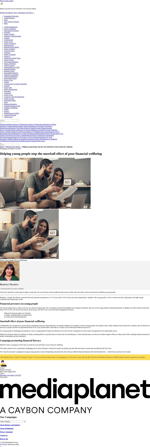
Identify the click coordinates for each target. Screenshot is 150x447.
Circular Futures (9, 51)
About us (7, 56)
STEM (6, 110)
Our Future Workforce (11, 62)
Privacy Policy (3, 444)
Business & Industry (16, 13)
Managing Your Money (11, 47)
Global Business (9, 18)
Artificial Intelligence (11, 27)
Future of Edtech (9, 49)
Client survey (8, 117)
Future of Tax (8, 42)
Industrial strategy (10, 69)
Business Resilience (10, 104)
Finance (6, 111)
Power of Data (8, 60)
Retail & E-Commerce (11, 75)
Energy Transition (10, 54)
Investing (7, 32)
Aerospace (7, 93)
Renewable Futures (10, 78)
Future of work (9, 99)
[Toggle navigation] (34, 13)
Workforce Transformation (12, 36)
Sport (6, 20)
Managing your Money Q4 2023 (10, 375)
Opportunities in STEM (11, 67)
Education (7, 91)
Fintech (6, 82)
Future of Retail (9, 34)
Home (2, 147)
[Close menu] (1, 143)
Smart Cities (8, 88)
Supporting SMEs (10, 100)
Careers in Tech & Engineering (14, 97)
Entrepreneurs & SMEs (11, 113)
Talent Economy (9, 65)
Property (7, 86)
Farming (6, 38)
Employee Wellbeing (11, 108)
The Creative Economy (11, 22)
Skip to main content (6, 1)
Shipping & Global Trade (12, 58)
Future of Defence (10, 29)
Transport (7, 53)
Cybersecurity (8, 40)
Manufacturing (9, 45)
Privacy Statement (6, 432)
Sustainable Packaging (11, 16)
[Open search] (1, 123)
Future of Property (10, 43)
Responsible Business (11, 73)
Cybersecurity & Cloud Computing (15, 84)
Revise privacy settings (13, 444)
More (6, 23)
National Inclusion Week (12, 106)
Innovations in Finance (11, 31)
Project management (10, 89)
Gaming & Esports (10, 115)
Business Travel (9, 71)
